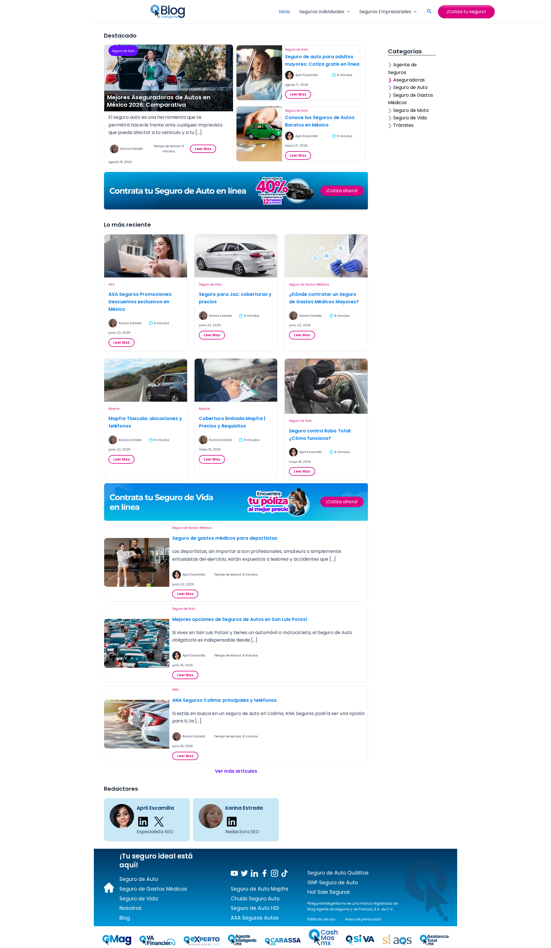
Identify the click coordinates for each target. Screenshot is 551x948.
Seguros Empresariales (385, 11)
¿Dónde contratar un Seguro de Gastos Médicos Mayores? (324, 298)
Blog (124, 917)
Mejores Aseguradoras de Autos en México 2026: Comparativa (158, 101)
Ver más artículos (236, 771)
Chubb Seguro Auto (255, 898)
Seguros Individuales (321, 11)
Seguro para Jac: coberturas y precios (235, 298)
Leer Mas (204, 149)
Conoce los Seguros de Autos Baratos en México (319, 121)
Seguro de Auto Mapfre (259, 888)
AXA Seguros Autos (255, 917)
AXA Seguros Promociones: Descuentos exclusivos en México (140, 301)
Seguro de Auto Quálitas (338, 872)
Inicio (284, 11)
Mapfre (113, 409)
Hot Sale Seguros (328, 892)
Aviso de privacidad (363, 919)
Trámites (403, 125)
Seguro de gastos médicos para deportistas (224, 538)
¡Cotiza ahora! (342, 190)
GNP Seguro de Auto (332, 882)
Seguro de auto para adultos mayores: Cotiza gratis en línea (322, 60)
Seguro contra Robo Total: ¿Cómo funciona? (320, 435)
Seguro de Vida (410, 117)
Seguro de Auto (123, 51)
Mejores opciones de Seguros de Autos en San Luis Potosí (239, 619)
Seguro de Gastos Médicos (309, 284)
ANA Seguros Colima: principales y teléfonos (224, 700)
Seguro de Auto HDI (255, 908)
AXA (111, 284)
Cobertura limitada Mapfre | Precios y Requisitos (232, 422)
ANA (175, 689)
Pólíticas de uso (321, 919)
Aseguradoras (409, 80)
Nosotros (130, 908)
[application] (347, 11)
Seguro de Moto (411, 110)
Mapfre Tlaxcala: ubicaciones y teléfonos (145, 422)
